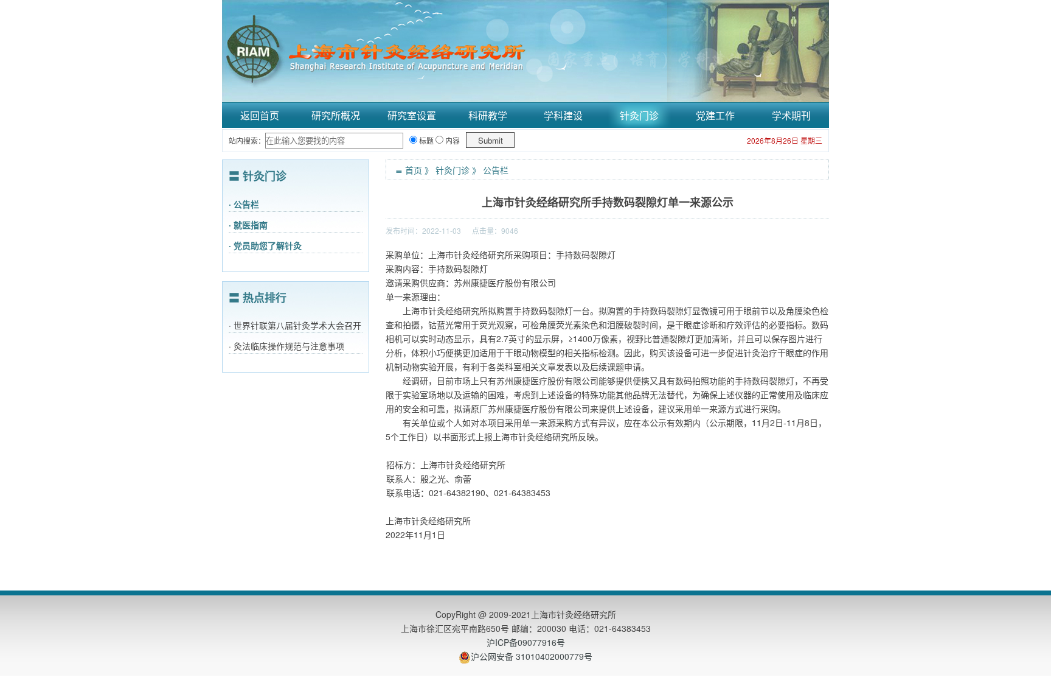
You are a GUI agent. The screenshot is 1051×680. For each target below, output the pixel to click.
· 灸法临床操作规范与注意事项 (286, 346)
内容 (451, 140)
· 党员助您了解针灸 (265, 245)
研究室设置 (411, 115)
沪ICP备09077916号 (526, 642)
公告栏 (495, 170)
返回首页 (259, 115)
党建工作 (715, 115)
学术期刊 (791, 115)
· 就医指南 (248, 225)
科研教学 (487, 115)
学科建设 (563, 115)
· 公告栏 (244, 204)
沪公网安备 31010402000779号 (531, 656)
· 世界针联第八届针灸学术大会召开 (295, 325)
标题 (425, 140)
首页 (413, 170)
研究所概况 (335, 115)
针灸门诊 (639, 115)
